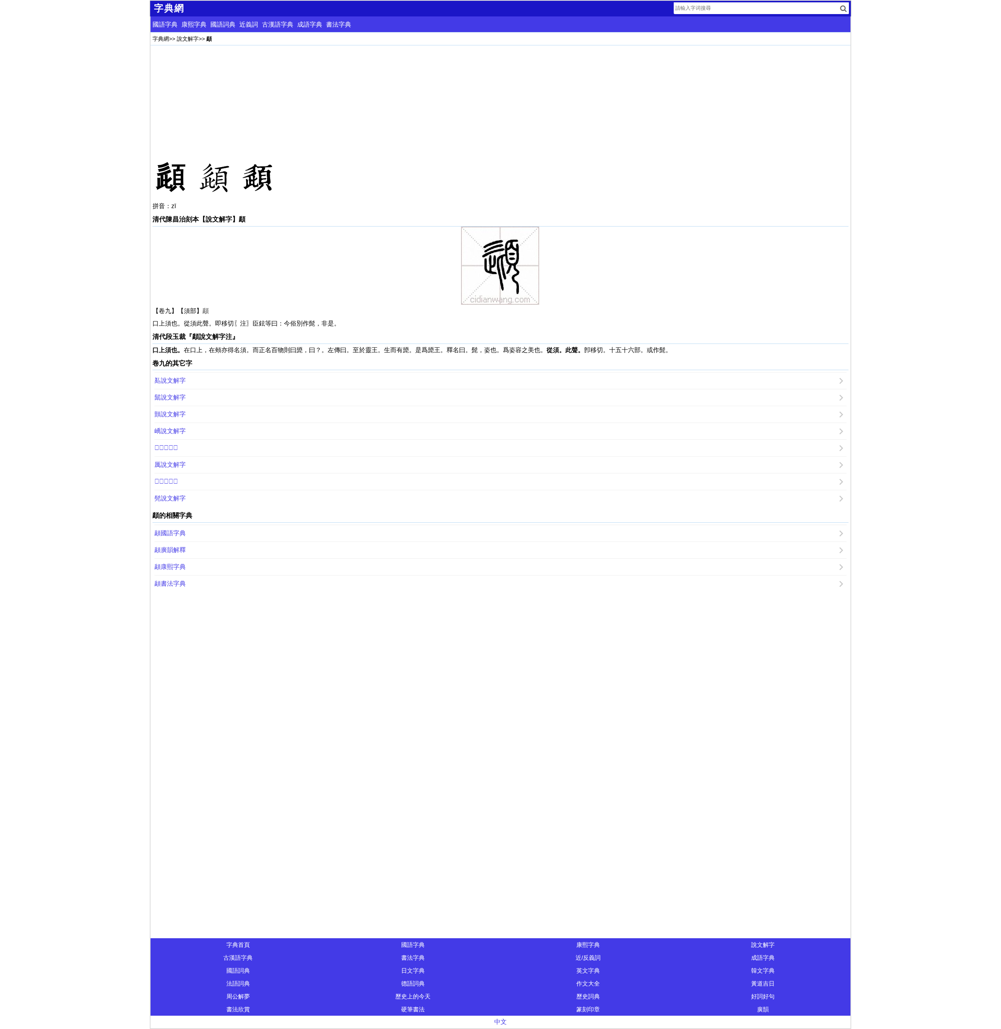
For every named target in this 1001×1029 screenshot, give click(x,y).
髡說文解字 (170, 498)
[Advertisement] (387, 102)
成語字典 (309, 24)
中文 (500, 1021)
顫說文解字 (170, 414)
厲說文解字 (170, 464)
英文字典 (588, 970)
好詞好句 (763, 996)
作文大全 (588, 983)
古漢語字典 (277, 24)
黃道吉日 (763, 983)
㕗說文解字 (170, 380)
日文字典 (413, 970)
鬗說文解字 (170, 397)
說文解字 (188, 39)
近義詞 (248, 24)
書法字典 (338, 24)
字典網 (160, 39)
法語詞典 (238, 983)
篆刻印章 (588, 1009)
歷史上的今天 (413, 996)
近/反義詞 (588, 957)
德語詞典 (413, 983)
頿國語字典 (170, 533)
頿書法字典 (170, 583)
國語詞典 (222, 24)
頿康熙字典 (170, 566)
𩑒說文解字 (166, 447)
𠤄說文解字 (166, 481)
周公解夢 (238, 996)
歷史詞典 (588, 996)
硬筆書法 (413, 1009)
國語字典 (165, 24)
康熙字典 (193, 24)
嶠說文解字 (170, 431)
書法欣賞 (238, 1009)
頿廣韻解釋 (170, 550)
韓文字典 (763, 970)
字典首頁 (238, 944)
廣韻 (763, 1009)
